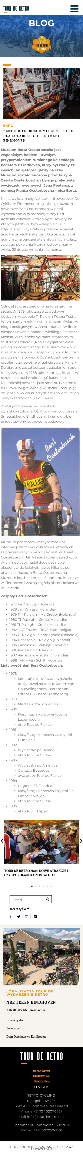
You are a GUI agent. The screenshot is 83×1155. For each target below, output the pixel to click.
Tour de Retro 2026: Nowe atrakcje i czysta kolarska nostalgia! (36, 872)
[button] (32, 886)
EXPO (8, 126)
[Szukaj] (47, 899)
